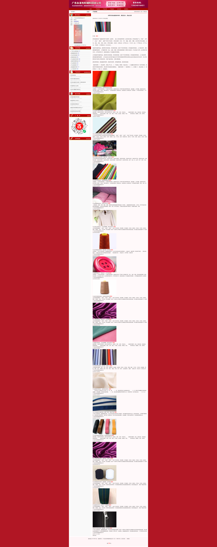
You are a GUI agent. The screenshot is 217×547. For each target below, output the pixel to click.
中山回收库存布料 (74, 59)
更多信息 (94, 535)
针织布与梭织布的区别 (74, 78)
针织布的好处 (73, 75)
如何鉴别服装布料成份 (74, 97)
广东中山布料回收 (74, 51)
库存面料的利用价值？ (74, 104)
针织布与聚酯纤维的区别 (75, 89)
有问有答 (119, 9)
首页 (91, 9)
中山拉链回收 (73, 65)
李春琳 (128, 538)
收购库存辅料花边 (74, 61)
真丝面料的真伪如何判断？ (75, 111)
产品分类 (105, 9)
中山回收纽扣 (73, 63)
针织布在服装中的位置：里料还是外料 (78, 82)
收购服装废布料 (74, 53)
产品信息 (98, 9)
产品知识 (112, 9)
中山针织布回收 (74, 55)
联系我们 (126, 9)
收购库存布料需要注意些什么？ (76, 107)
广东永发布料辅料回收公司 (98, 91)
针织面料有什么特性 (74, 85)
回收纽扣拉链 (73, 57)
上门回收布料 (73, 69)
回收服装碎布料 (74, 67)
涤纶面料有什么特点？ (74, 100)
